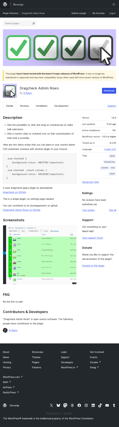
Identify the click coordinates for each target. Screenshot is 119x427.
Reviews (24, 105)
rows (113, 168)
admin (112, 156)
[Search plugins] (34, 23)
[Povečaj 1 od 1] (72, 229)
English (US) (110, 149)
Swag (94, 367)
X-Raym (27, 93)
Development (61, 105)
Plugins (35, 362)
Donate (95, 362)
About (6, 352)
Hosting (7, 362)
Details (9, 105)
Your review (88, 210)
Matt (7, 382)
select (112, 174)
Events (93, 357)
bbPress (9, 387)
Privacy (7, 367)
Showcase (37, 352)
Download (109, 90)
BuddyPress (11, 392)
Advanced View (90, 182)
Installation (41, 105)
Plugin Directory (10, 13)
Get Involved (97, 352)
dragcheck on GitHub (14, 192)
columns (104, 168)
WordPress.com (13, 377)
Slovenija (14, 405)
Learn (64, 352)
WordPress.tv (69, 367)
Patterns (36, 367)
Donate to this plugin (93, 265)
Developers (67, 362)
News (6, 357)
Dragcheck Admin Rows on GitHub (21, 209)
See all (112, 210)
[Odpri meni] (114, 4)
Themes (36, 357)
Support (112, 105)
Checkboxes (109, 162)
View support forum (92, 237)
